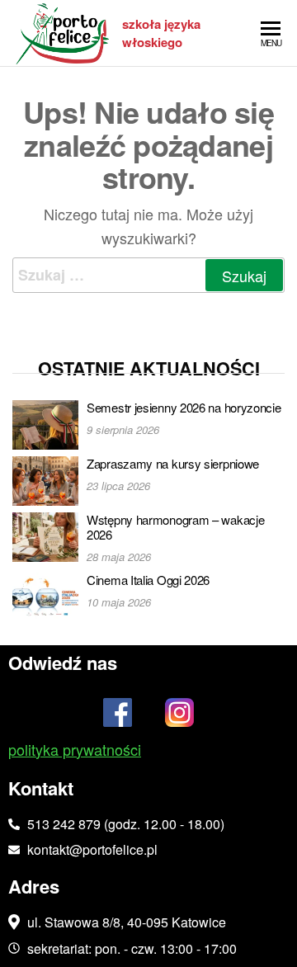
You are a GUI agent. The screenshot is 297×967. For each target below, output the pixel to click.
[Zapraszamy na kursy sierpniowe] (45, 479)
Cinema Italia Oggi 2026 (148, 579)
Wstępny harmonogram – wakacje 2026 (175, 527)
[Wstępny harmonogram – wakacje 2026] (45, 535)
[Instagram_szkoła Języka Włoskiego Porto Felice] (180, 717)
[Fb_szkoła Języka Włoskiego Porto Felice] (118, 717)
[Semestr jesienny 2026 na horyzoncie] (45, 423)
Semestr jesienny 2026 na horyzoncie (184, 407)
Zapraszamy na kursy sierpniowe (173, 463)
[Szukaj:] (148, 275)
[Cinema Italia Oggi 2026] (45, 595)
